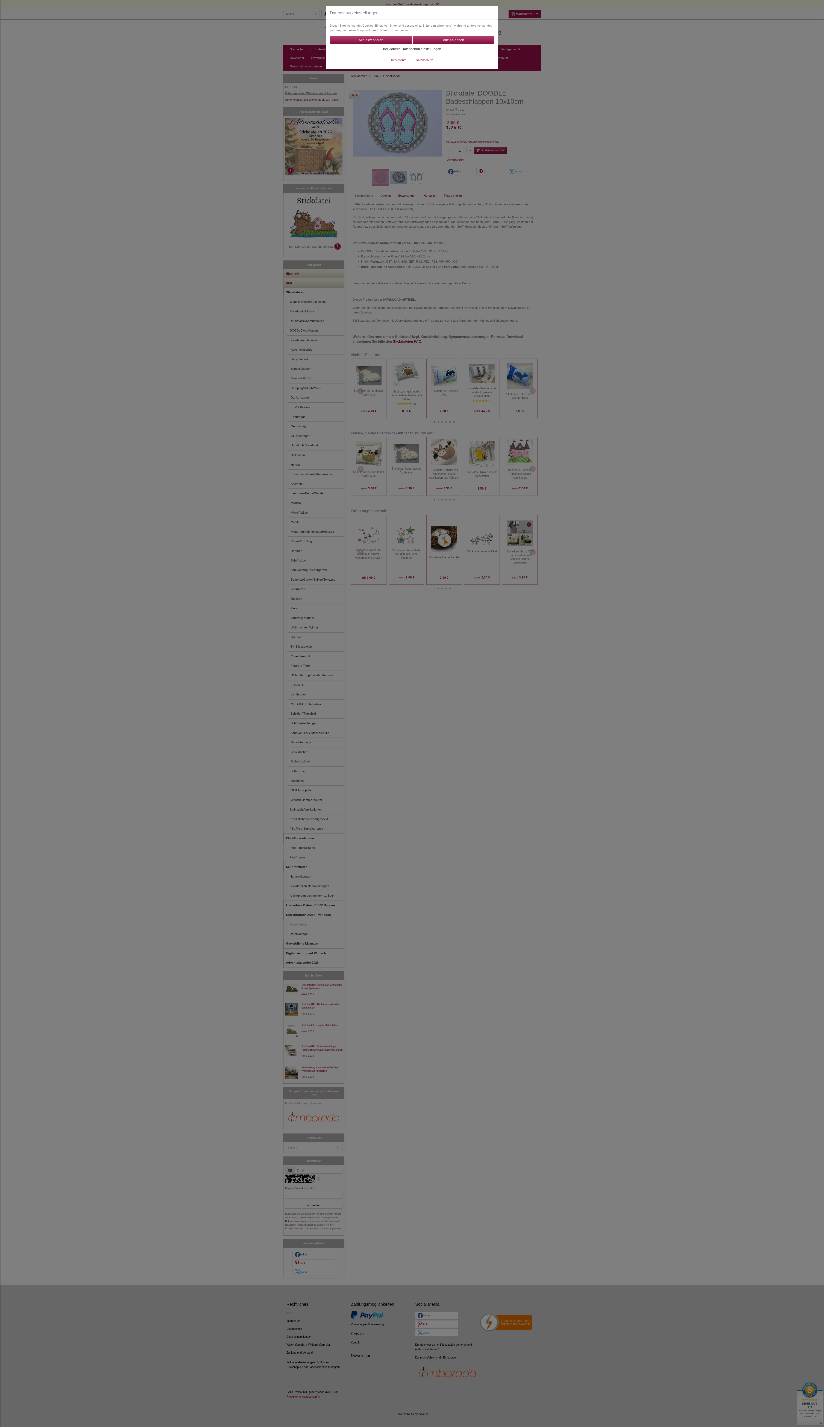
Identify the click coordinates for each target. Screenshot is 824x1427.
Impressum (398, 60)
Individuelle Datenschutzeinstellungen (412, 49)
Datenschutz (424, 60)
